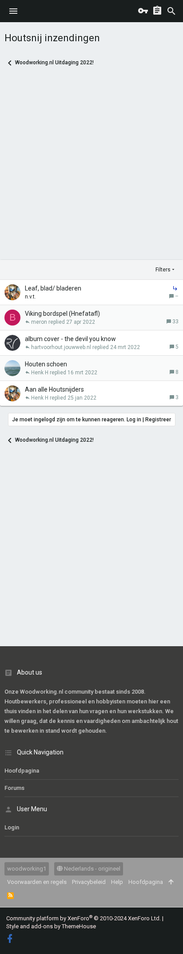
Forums (14, 788)
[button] (13, 11)
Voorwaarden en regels (37, 882)
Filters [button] (163, 270)
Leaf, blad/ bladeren (53, 288)
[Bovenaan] (171, 882)
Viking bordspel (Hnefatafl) (62, 313)
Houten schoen (46, 364)
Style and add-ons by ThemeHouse (51, 926)
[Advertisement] (91, 168)
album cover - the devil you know (70, 338)
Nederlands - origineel (91, 868)
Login (11, 827)
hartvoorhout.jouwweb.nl (61, 347)
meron (39, 322)
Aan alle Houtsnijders (54, 389)
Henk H (39, 372)
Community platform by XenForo (83, 918)
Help (117, 882)
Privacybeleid (89, 882)
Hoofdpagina (21, 770)
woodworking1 (26, 868)
